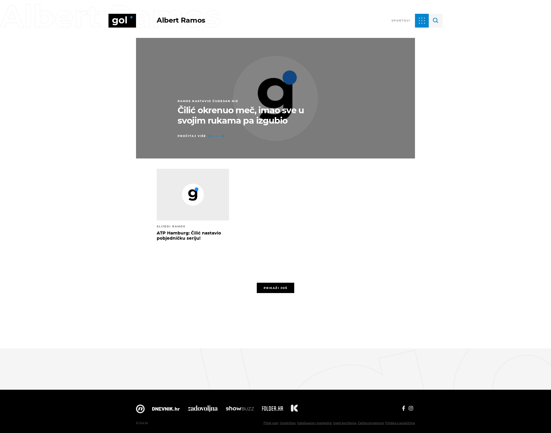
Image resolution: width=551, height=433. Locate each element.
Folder (272, 409)
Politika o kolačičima (400, 423)
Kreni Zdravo (294, 409)
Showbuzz (240, 409)
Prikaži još (275, 288)
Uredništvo (288, 423)
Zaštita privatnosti (371, 423)
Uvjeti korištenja (344, 423)
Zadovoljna (202, 409)
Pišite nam (271, 423)
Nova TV (140, 409)
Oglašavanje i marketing (314, 423)
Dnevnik (166, 409)
